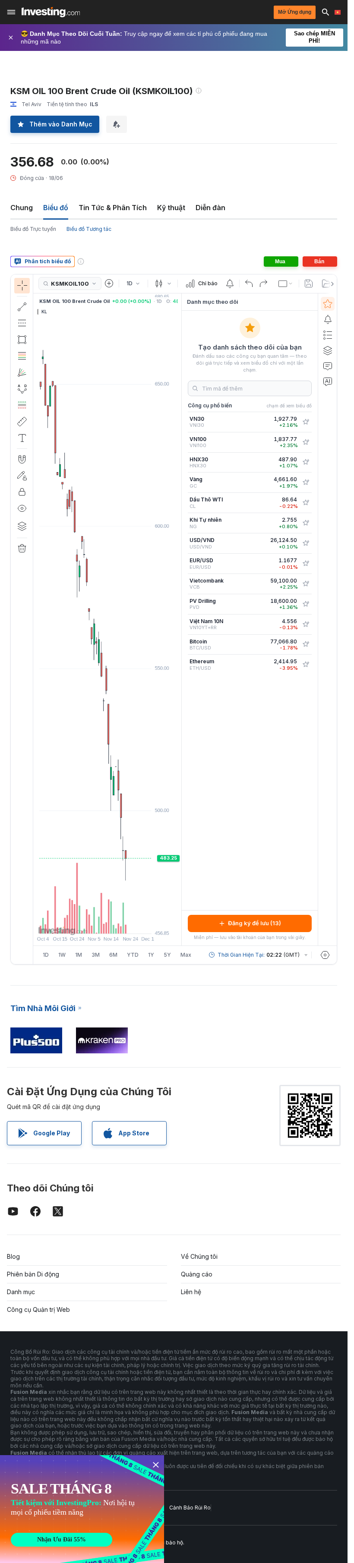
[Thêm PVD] (306, 604)
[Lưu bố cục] (308, 283)
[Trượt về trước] (107, 922)
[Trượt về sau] (119, 922)
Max (185, 955)
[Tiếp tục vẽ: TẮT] (22, 475)
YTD (133, 955)
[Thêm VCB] (306, 584)
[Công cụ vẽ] (35, 619)
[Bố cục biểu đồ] (286, 283)
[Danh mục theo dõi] (328, 304)
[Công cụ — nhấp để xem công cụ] (22, 421)
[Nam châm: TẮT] (22, 459)
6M (113, 955)
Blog (13, 1256)
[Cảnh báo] (328, 319)
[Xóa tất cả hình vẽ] (22, 548)
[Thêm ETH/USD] (306, 665)
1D (46, 955)
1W (62, 955)
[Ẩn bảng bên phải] (178, 619)
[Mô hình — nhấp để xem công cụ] (22, 389)
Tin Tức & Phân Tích (113, 207)
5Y (167, 955)
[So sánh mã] (109, 283)
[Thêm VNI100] (306, 442)
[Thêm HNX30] (306, 462)
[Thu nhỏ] (84, 922)
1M (78, 955)
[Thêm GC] (306, 482)
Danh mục (21, 1291)
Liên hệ (191, 1291)
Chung (21, 207)
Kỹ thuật (171, 207)
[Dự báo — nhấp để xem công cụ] (22, 405)
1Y (151, 955)
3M (96, 955)
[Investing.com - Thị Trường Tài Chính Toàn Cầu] (51, 12)
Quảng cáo (196, 1274)
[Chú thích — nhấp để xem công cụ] (22, 438)
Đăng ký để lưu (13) (254, 923)
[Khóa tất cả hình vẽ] (22, 492)
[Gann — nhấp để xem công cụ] (22, 372)
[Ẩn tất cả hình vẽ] (22, 508)
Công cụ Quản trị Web (38, 1309)
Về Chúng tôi (199, 1256)
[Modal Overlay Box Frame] (82, 1509)
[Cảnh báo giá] (229, 283)
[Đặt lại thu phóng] (130, 922)
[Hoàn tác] (249, 283)
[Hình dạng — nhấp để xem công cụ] (22, 339)
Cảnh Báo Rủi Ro (190, 1507)
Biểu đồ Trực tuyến (33, 229)
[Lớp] (22, 526)
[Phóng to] (95, 922)
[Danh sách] (328, 335)
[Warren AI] (328, 381)
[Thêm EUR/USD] (306, 564)
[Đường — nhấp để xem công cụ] (22, 307)
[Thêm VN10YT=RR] (306, 624)
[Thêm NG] (306, 523)
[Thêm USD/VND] (306, 543)
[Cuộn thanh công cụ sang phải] (331, 283)
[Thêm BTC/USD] (306, 644)
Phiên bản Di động (33, 1274)
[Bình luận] (328, 366)
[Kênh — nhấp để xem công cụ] (22, 323)
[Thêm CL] (306, 503)
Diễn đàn (210, 207)
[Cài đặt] (325, 955)
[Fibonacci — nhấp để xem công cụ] (22, 356)
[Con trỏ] (22, 285)
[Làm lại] (263, 283)
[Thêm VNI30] (306, 422)
